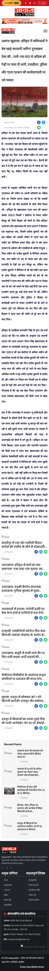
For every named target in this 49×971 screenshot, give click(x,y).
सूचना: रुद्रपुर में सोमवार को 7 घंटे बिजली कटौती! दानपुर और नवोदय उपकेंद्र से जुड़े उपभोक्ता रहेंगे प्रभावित (23, 701)
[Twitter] (30, 3)
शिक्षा (6, 895)
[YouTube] (34, 3)
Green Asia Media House (32, 967)
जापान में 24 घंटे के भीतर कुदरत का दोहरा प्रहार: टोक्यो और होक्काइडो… (29, 772)
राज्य (6, 880)
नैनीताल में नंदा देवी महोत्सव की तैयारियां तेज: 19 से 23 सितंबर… (31, 790)
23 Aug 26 (8, 552)
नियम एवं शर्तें (33, 885)
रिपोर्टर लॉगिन (34, 900)
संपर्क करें (32, 895)
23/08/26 (24, 762)
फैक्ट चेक (7, 900)
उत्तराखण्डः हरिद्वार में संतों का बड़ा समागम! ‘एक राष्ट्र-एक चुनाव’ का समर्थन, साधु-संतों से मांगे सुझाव (22, 569)
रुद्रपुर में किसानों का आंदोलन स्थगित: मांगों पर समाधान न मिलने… (29, 826)
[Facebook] (26, 3)
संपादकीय (7, 905)
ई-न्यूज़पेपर (12, 3)
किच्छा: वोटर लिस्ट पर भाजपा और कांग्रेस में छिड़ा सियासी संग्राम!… (29, 808)
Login (43, 3)
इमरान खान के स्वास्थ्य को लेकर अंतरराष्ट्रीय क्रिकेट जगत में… (30, 754)
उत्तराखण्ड (8, 885)
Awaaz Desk (9, 122)
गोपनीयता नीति (34, 890)
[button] (45, 31)
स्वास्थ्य (7, 890)
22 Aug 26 (8, 684)
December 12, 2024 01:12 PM (16, 128)
